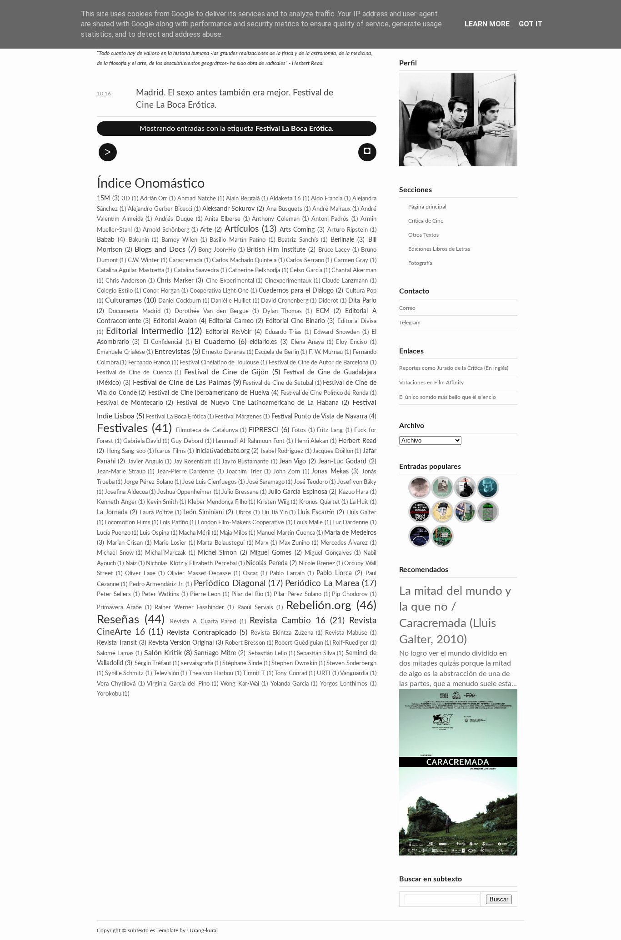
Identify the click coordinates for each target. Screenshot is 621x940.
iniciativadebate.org (222, 451)
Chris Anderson (125, 280)
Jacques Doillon (333, 451)
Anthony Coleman (276, 219)
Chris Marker (175, 280)
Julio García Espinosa (297, 491)
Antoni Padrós (330, 219)
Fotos (299, 430)
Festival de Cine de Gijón (226, 372)
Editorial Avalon (175, 321)
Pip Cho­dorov (350, 594)
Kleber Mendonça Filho (217, 502)
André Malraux (331, 209)
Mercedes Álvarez (344, 543)
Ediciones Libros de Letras (439, 249)
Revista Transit (117, 642)
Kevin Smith (162, 502)
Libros (243, 512)
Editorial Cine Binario (295, 321)
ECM (323, 311)
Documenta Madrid (134, 311)
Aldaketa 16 (285, 198)
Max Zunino (294, 543)
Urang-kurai (204, 930)
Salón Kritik (163, 653)
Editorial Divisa (356, 321)
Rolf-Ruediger (350, 643)
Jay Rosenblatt (192, 461)
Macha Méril (194, 533)
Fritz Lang (330, 430)
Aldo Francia (326, 198)
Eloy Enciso (351, 342)
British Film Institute (276, 249)
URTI (324, 673)
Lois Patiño (174, 522)
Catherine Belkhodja (254, 270)
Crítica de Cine (425, 221)
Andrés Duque (174, 219)
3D (126, 198)
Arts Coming (297, 229)
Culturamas (123, 300)
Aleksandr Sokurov (228, 208)
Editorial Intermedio (145, 331)
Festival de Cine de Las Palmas (182, 382)
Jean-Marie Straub (121, 471)
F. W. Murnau (326, 352)
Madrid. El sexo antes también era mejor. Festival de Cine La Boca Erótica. (234, 98)
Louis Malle (308, 522)
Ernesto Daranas (223, 352)
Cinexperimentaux (288, 280)
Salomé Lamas (115, 653)
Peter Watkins (160, 594)
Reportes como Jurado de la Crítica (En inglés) (453, 368)
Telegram (410, 322)
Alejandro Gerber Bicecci (160, 209)
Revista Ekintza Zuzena (281, 633)
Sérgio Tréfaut (153, 663)
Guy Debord (187, 441)
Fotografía (420, 263)
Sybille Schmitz (124, 673)
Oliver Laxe (140, 573)
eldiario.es (263, 341)
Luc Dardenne (350, 522)
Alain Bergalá (243, 198)
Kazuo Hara (353, 492)
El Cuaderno (215, 341)
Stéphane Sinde (242, 663)
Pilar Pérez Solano (297, 594)
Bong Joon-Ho (217, 250)
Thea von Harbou (211, 673)
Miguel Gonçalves (328, 553)
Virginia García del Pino (178, 683)
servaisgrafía (197, 663)
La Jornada (112, 512)
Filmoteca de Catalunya (206, 430)
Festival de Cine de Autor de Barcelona (319, 362)
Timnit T (254, 673)
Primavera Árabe (119, 607)
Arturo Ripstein (347, 230)
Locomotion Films (127, 522)
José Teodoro (311, 482)
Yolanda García (289, 683)
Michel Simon (217, 552)
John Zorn (286, 471)
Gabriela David (142, 441)
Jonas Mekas (330, 471)
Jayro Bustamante (245, 461)
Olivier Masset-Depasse (199, 573)
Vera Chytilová (116, 683)
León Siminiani (203, 512)
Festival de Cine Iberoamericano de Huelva (208, 392)
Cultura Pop (361, 290)
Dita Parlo (362, 300)
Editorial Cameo (231, 321)
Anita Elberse (222, 219)
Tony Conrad (291, 673)
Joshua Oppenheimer (184, 492)
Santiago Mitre (215, 653)
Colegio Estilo (115, 290)
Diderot (328, 300)
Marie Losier (170, 543)
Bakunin (139, 240)
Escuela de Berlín (277, 352)
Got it (530, 24)
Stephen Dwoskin (294, 663)
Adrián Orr (154, 198)
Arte (206, 229)
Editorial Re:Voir (228, 331)
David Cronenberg (285, 300)
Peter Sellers (114, 594)
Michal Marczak (165, 553)
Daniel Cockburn (179, 300)
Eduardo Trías (283, 332)
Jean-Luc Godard (342, 461)
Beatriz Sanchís (298, 240)
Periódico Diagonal (229, 583)
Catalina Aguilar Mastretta (130, 270)
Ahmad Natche (196, 198)
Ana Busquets (284, 209)
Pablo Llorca (334, 573)
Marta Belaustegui (221, 543)
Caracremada (185, 260)
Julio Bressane (239, 492)
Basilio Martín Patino (237, 240)
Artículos (242, 229)
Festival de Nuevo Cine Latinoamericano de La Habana (257, 402)
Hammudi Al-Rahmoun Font (249, 441)
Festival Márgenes (238, 416)
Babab (106, 239)
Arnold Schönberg (166, 230)
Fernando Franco (149, 362)
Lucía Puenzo (113, 533)
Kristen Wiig (273, 502)
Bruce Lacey (334, 250)
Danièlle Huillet (231, 300)
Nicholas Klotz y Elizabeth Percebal (191, 563)
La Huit (359, 502)
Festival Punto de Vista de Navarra (319, 416)
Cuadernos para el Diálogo (296, 290)
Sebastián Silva (316, 653)
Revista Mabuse (346, 633)
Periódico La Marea (322, 583)
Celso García (306, 270)
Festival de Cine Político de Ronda (324, 393)
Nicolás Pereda (266, 563)
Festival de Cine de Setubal (278, 383)
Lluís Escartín (316, 512)
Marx (261, 543)
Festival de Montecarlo (130, 402)
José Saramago (265, 482)
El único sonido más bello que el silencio (447, 397)
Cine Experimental (230, 280)
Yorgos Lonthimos (343, 683)
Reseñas (118, 620)
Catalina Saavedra (196, 270)
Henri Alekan (312, 441)
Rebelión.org (318, 606)
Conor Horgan (161, 290)
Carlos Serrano (305, 260)
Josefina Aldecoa (126, 492)
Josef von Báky (356, 482)
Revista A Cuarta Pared (203, 621)
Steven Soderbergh (351, 663)
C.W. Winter (143, 260)
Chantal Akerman (353, 270)
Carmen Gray (351, 260)
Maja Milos (233, 533)
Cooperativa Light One (219, 290)
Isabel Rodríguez (282, 451)
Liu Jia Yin (274, 512)
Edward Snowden (337, 332)
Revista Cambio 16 (288, 621)
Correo (407, 308)
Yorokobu (109, 693)
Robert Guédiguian (299, 643)
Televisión (166, 673)
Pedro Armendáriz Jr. (156, 584)
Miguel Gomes (270, 552)
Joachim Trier (244, 471)
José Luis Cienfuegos (209, 482)
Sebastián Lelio (267, 653)
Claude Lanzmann (345, 280)
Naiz (131, 563)
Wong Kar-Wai (239, 683)
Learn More (487, 24)
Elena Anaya (307, 342)
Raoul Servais (255, 607)
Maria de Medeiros (350, 532)
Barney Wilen (179, 240)
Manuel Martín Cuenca (285, 533)
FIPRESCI (264, 429)
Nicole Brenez (317, 563)
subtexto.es (142, 930)
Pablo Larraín (287, 573)
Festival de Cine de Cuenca (134, 372)
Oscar (250, 573)
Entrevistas (172, 351)
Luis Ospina (154, 533)
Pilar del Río (247, 594)
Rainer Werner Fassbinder (189, 607)
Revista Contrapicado (201, 632)
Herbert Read (357, 441)
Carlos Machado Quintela (244, 260)
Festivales (122, 428)
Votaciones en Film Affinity (431, 382)
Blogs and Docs (160, 249)
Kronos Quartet (319, 502)
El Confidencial (162, 342)
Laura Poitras (157, 512)
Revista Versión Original (181, 642)
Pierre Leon (205, 594)
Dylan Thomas (282, 311)
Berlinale (342, 239)
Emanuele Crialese (121, 352)
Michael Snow (115, 553)
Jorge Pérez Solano (148, 482)
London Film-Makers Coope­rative (241, 522)
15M (103, 198)
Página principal (427, 206)
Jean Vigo (292, 461)
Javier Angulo (145, 461)
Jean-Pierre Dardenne (186, 471)
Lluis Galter (361, 512)
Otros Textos (423, 235)
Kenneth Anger (117, 502)
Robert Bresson (245, 643)
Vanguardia (354, 673)
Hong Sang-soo (126, 451)
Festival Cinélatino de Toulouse (219, 362)
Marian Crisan (125, 543)
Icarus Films (170, 451)
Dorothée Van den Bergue (212, 311)
